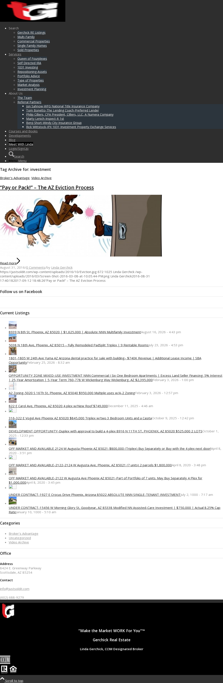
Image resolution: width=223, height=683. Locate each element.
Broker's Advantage (15, 178)
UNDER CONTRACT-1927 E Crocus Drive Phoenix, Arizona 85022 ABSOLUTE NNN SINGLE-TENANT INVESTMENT (95, 494)
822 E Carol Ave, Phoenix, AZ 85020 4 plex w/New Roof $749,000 (58, 406)
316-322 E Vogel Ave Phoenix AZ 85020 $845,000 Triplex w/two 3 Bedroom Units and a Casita (80, 418)
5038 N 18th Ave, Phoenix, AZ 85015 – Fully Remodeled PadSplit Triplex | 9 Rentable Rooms (79, 345)
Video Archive (41, 178)
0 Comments (35, 267)
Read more (8, 263)
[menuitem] (116, 39)
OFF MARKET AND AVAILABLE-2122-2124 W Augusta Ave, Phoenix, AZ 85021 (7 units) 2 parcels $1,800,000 (90, 465)
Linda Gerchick (62, 267)
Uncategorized (20, 538)
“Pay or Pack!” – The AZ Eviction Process (47, 187)
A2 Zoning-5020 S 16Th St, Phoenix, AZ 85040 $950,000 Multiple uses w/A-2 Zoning (72, 393)
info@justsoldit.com (14, 588)
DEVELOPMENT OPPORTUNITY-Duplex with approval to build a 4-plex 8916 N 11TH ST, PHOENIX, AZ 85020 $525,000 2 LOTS (105, 431)
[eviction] (81, 255)
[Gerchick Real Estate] (32, 20)
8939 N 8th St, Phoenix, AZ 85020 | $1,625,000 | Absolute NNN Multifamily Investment (75, 332)
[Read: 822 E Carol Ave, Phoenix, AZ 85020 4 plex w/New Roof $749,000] (13, 401)
